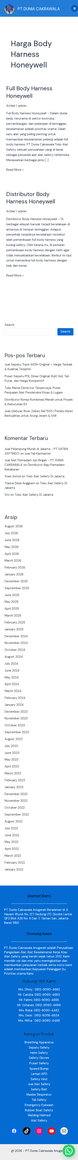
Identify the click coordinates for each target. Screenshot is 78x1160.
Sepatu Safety (39, 1048)
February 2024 (15, 698)
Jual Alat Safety (39, 1084)
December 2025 (16, 581)
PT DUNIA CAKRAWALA (39, 8)
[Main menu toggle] (74, 8)
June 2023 (12, 753)
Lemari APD (39, 1074)
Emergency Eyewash (39, 1105)
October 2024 (15, 650)
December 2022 (16, 794)
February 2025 (15, 623)
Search (9, 325)
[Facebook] (14, 1131)
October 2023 (15, 725)
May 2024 (12, 677)
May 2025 (12, 602)
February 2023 (15, 780)
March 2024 (13, 691)
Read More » (15, 169)
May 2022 (11, 842)
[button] (69, 1151)
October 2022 (15, 808)
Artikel (10, 106)
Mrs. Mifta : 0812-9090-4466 (39, 1021)
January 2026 (14, 574)
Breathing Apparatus (39, 1042)
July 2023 (11, 746)
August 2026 (14, 526)
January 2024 (14, 705)
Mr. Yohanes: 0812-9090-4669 (39, 1005)
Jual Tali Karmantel (38, 454)
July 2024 (11, 664)
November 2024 (16, 643)
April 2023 (12, 767)
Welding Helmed (39, 1115)
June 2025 (12, 595)
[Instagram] (39, 1131)
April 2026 (12, 554)
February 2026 (15, 568)
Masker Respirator (39, 1095)
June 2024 (12, 671)
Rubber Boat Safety (39, 1110)
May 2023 (12, 760)
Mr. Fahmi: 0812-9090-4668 (39, 1000)
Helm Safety (39, 1053)
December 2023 (16, 712)
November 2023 (16, 718)
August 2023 (14, 739)
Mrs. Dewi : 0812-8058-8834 (39, 1015)
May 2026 (12, 547)
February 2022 (15, 863)
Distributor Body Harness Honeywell (30, 197)
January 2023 (14, 787)
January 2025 (14, 629)
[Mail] (64, 1131)
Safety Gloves (39, 1058)
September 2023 (17, 732)
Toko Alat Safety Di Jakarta (45, 476)
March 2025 (13, 616)
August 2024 (14, 657)
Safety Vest (39, 1079)
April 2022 (12, 849)
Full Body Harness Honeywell (29, 92)
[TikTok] (26, 1131)
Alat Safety (39, 1121)
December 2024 (16, 636)
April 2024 (12, 684)
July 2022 (11, 828)
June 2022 (12, 835)
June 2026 (12, 540)
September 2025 (17, 588)
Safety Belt (39, 1089)
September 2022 (17, 815)
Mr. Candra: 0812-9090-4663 (39, 995)
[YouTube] (51, 1131)
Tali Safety (39, 1100)
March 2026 (13, 561)
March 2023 (13, 773)
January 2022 (14, 870)
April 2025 (12, 609)
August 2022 (13, 821)
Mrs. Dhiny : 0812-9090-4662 (39, 990)
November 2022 (16, 801)
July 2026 (11, 533)
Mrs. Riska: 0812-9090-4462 (39, 1010)
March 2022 (13, 856)
